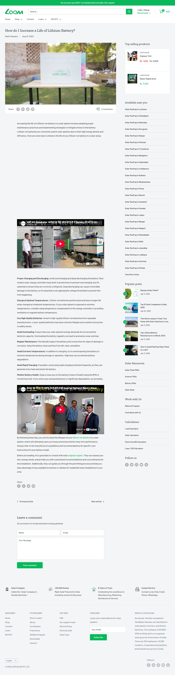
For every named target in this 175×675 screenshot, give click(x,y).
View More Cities (132, 274)
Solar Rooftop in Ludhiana (136, 255)
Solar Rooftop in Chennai (135, 142)
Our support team (67, 622)
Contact (30, 19)
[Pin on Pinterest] (23, 109)
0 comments (107, 109)
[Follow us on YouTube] (141, 465)
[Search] (129, 11)
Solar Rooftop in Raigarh (135, 228)
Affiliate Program (37, 634)
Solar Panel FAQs (132, 370)
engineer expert (75, 455)
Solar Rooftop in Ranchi (135, 195)
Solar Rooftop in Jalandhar (136, 248)
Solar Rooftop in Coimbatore (137, 169)
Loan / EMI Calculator (134, 448)
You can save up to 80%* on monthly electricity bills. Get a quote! (87, 3)
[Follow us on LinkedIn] (146, 465)
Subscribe (98, 637)
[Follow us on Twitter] (131, 465)
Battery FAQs (130, 383)
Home (7, 19)
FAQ (61, 618)
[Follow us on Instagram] (136, 465)
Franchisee (35, 630)
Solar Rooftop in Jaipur (135, 215)
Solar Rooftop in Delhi (134, 241)
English (9, 660)
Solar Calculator (132, 435)
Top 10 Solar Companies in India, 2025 (153, 305)
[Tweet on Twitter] (28, 109)
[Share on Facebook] (18, 109)
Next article (96, 501)
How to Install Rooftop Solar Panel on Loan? (154, 348)
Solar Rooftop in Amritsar (136, 261)
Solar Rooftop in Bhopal (135, 221)
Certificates (35, 626)
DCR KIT (54, 19)
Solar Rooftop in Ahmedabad (137, 235)
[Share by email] (32, 109)
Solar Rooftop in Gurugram (136, 129)
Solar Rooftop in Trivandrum (137, 149)
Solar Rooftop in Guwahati (136, 202)
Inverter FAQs (131, 376)
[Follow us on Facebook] (127, 465)
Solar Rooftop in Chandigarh (137, 116)
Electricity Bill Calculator (135, 442)
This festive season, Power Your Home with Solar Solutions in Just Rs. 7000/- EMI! (154, 320)
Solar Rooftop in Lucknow (136, 109)
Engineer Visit (146, 56)
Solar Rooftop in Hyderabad (136, 162)
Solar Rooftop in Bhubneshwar (137, 182)
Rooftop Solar (66, 630)
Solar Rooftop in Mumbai (135, 208)
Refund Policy (66, 626)
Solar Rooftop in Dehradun (136, 122)
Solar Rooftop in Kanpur (135, 136)
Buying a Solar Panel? (149, 290)
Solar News (129, 390)
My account (142, 13)
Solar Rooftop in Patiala (135, 268)
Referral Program (132, 406)
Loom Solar (144, 52)
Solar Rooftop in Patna (134, 188)
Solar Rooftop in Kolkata (135, 175)
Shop (17, 19)
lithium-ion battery (81, 437)
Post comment (30, 565)
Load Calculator (131, 428)
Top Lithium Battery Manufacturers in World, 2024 (152, 334)
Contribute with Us (133, 412)
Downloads (35, 639)
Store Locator (36, 618)
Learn (41, 19)
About (32, 622)
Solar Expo (64, 634)
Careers (33, 643)
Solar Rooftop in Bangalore (136, 155)
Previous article (26, 501)
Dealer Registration (148, 79)
